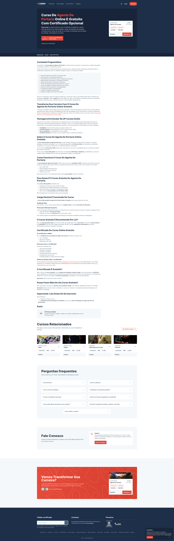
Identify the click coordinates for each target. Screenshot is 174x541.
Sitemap (132, 532)
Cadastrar (133, 3)
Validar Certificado (91, 532)
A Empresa (49, 532)
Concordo (149, 537)
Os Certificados (62, 532)
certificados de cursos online (68, 262)
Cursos (46, 54)
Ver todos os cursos (128, 329)
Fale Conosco (100, 532)
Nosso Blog (106, 532)
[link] (41, 3)
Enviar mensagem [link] (100, 442)
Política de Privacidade (124, 532)
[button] (66, 522)
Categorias (78, 3)
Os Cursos (55, 532)
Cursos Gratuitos (60, 3)
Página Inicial (40, 54)
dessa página (90, 523)
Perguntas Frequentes (81, 532)
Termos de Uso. (167, 534)
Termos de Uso (51, 299)
